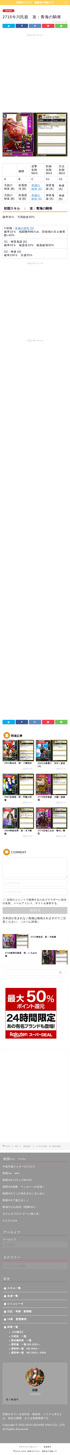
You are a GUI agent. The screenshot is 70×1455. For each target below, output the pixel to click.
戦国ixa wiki (11, 1173)
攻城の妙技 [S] (24, 228)
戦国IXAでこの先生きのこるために (24, 1193)
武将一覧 (12, 1326)
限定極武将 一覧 (21, 1340)
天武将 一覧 (19, 1336)
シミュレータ (15, 1303)
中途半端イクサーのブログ (19, 1166)
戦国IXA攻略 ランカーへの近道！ (24, 1186)
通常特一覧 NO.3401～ (25, 1348)
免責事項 (47, 1447)
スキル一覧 (14, 1288)
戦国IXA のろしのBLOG (17, 1179)
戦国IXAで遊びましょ (16, 1200)
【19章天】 (17, 1332)
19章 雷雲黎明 (17, 1319)
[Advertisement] (35, 73)
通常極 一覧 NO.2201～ (26, 1344)
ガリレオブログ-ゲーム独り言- (21, 1213)
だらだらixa (10, 1220)
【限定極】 (8, 11)
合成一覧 (12, 1295)
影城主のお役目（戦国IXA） (20, 1206)
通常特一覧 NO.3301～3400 (28, 1352)
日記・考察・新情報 (19, 1311)
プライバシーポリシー (28, 1447)
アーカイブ (9, 1239)
